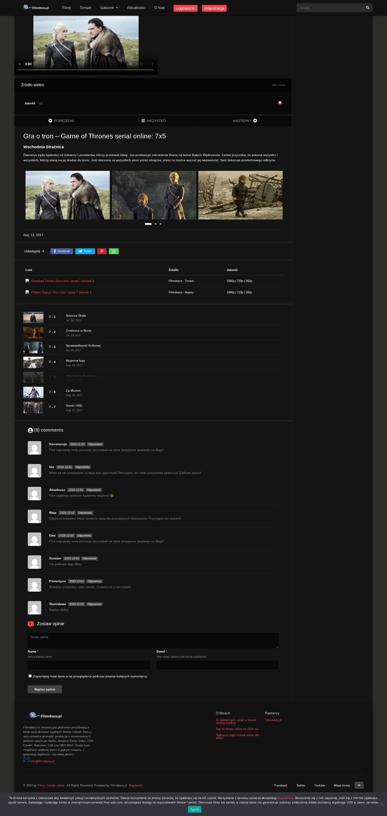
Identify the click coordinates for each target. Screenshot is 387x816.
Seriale (85, 8)
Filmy (66, 8)
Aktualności (136, 8)
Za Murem (73, 390)
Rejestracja (214, 8)
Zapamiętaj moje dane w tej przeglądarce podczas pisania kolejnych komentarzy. (90, 676)
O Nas (160, 8)
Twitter (301, 785)
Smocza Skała (76, 315)
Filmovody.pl (273, 720)
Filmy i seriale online (51, 785)
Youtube (319, 785)
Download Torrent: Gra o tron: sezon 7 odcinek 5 (62, 281)
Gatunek (107, 8)
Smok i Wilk (74, 405)
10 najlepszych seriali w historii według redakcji (236, 721)
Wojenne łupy (75, 360)
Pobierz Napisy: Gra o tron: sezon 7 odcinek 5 (61, 292)
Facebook (281, 785)
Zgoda (194, 809)
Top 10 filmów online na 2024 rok (237, 729)
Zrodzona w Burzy (79, 330)
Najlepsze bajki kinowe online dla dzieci (237, 736)
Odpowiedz (95, 444)
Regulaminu (285, 798)
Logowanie (185, 8)
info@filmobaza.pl (42, 761)
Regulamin (135, 785)
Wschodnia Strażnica (81, 375)
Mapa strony (342, 785)
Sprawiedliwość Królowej (83, 345)
